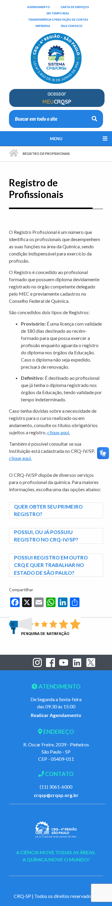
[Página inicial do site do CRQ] (56, 54)
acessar (56, 97)
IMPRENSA (43, 26)
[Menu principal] (56, 138)
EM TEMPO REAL (58, 13)
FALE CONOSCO (71, 26)
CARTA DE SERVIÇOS (75, 7)
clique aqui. (58, 432)
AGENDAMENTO (38, 7)
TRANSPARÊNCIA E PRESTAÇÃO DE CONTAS (58, 19)
